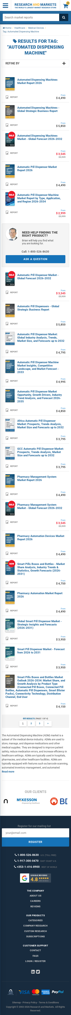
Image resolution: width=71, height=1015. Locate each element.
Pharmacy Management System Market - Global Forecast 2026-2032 (39, 506)
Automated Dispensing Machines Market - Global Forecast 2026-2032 (39, 137)
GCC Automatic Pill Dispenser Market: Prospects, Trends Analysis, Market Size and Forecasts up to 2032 (40, 452)
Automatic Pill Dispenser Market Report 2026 (37, 168)
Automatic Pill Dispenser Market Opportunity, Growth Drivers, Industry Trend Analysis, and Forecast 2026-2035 (39, 396)
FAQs (36, 955)
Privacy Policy (30, 1002)
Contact (35, 950)
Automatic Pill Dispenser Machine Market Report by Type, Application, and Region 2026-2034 (39, 198)
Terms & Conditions (49, 1002)
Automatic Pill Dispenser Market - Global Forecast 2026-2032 (38, 276)
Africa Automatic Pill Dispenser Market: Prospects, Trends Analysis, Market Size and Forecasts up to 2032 (40, 424)
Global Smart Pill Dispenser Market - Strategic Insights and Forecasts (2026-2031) (39, 624)
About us (36, 895)
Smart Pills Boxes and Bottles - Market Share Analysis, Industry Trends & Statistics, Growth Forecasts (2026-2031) (41, 569)
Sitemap (16, 1002)
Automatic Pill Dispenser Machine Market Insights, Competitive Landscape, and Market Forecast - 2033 (38, 367)
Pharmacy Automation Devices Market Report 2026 (40, 537)
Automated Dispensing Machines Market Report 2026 (37, 81)
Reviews (35, 906)
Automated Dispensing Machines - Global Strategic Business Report (38, 109)
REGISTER (35, 842)
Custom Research (35, 931)
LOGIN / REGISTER (35, 961)
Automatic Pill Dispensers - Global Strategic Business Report (38, 308)
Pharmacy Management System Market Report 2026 (36, 478)
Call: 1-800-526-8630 (35, 251)
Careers (35, 901)
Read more (8, 771)
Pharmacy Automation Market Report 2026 (39, 595)
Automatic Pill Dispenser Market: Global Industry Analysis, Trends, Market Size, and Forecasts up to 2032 (40, 338)
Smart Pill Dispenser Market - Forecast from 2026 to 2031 (41, 651)
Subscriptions (35, 936)
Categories (35, 920)
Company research (35, 925)
